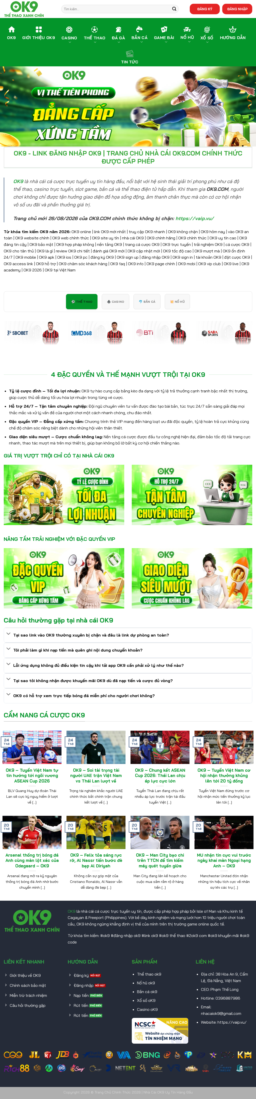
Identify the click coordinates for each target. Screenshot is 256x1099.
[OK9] (29, 9)
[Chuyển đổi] (8, 634)
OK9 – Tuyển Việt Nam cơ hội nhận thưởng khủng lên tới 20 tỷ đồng (224, 775)
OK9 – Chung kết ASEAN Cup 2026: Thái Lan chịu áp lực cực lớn (160, 775)
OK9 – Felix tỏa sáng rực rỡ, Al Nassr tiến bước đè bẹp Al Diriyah (96, 860)
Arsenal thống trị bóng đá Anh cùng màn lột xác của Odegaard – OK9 (32, 860)
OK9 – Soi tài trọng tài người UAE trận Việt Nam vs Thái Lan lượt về (96, 775)
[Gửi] (174, 9)
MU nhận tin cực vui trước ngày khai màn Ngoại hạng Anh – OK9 (224, 860)
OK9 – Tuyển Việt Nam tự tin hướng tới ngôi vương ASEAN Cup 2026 (32, 775)
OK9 (72, 911)
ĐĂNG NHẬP (237, 9)
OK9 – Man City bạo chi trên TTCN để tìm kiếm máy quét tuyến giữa (160, 860)
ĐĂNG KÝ (204, 9)
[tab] (81, 301)
